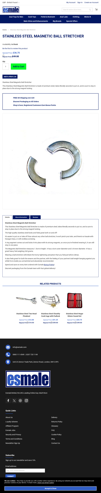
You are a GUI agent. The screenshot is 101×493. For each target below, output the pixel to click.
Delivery (54, 417)
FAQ (53, 430)
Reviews (35, 217)
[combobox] (77, 10)
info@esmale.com (19, 347)
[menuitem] (16, 17)
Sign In (80, 2)
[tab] (7, 217)
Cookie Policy (56, 435)
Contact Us (55, 443)
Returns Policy (56, 422)
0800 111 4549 (18, 355)
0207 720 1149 (32, 355)
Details (7, 217)
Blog (53, 439)
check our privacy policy (45, 483)
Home (4, 30)
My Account (71, 2)
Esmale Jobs (10, 430)
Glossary (54, 426)
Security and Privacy (13, 435)
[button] (11, 2)
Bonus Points (49, 265)
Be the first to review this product (15, 48)
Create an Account (91, 2)
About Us (9, 417)
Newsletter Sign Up (13, 443)
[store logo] (10, 9)
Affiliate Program (12, 426)
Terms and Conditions (14, 439)
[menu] (50, 19)
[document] (50, 485)
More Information (21, 217)
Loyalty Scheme (12, 422)
